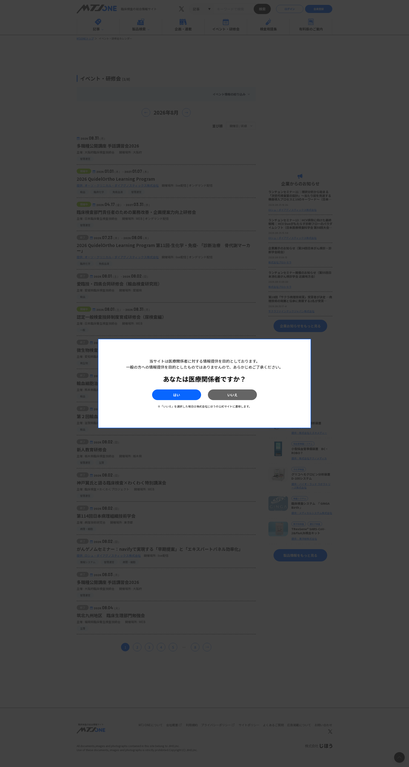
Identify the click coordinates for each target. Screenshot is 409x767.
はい (176, 394)
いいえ (232, 394)
